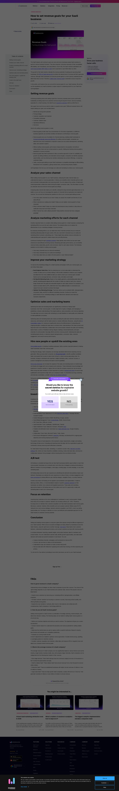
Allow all (105, 778)
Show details (24, 786)
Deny (105, 787)
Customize (104, 782)
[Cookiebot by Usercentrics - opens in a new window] (12, 788)
